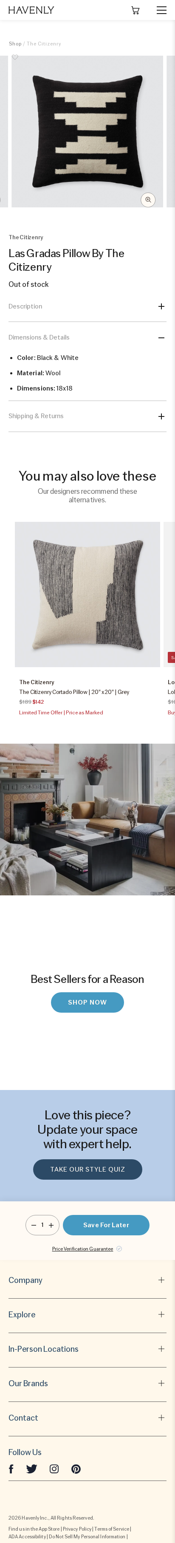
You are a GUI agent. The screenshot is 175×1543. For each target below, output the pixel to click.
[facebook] (11, 1469)
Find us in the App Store (33, 1529)
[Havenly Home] (31, 10)
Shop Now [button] (87, 1002)
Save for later (106, 1225)
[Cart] (135, 10)
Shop (15, 44)
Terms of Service (111, 1529)
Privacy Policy (77, 1529)
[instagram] (54, 1469)
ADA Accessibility (27, 1537)
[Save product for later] (15, 62)
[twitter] (31, 1469)
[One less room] (33, 1225)
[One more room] (51, 1225)
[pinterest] (76, 1469)
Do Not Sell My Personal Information (87, 1537)
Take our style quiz (87, 1169)
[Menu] (158, 10)
